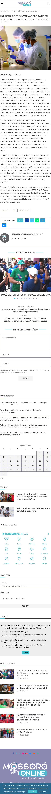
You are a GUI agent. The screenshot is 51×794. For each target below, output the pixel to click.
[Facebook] (13, 753)
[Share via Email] (4, 225)
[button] (2, 278)
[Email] (30, 753)
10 (4, 461)
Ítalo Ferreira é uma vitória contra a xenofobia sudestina (33, 509)
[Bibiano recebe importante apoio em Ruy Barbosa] (7, 733)
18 (11, 465)
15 (40, 461)
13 (25, 461)
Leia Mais (43, 791)
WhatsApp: (4, 593)
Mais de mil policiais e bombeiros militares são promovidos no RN (32, 686)
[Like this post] (21, 220)
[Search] (48, 3)
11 (11, 461)
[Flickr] (23, 753)
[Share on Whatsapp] (37, 220)
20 (25, 465)
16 (47, 461)
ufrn (13, 210)
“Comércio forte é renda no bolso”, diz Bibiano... (25, 295)
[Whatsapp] (37, 753)
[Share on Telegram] (42, 220)
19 (18, 465)
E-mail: (3, 582)
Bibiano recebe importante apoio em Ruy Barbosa (32, 731)
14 (33, 461)
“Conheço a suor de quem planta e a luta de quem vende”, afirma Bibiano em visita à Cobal (25, 418)
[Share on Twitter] (32, 220)
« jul (2, 478)
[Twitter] (16, 753)
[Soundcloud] (34, 753)
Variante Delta (24, 210)
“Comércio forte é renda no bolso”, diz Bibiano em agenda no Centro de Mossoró (33, 673)
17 (3, 465)
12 (18, 461)
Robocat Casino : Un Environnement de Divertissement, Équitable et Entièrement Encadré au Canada (23, 426)
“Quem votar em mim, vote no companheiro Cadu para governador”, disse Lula (31, 717)
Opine (25, 653)
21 (33, 465)
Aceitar (33, 792)
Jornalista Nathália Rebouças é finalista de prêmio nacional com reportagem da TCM (32, 496)
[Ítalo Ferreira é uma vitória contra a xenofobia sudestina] (7, 512)
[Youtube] (26, 753)
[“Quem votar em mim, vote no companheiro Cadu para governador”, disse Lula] (7, 718)
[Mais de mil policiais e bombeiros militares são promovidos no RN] (7, 689)
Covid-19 (4, 210)
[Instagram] (20, 753)
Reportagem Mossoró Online (22, 19)
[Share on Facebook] (27, 220)
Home (2, 11)
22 (40, 465)
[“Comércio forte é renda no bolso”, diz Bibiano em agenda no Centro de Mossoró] (25, 275)
